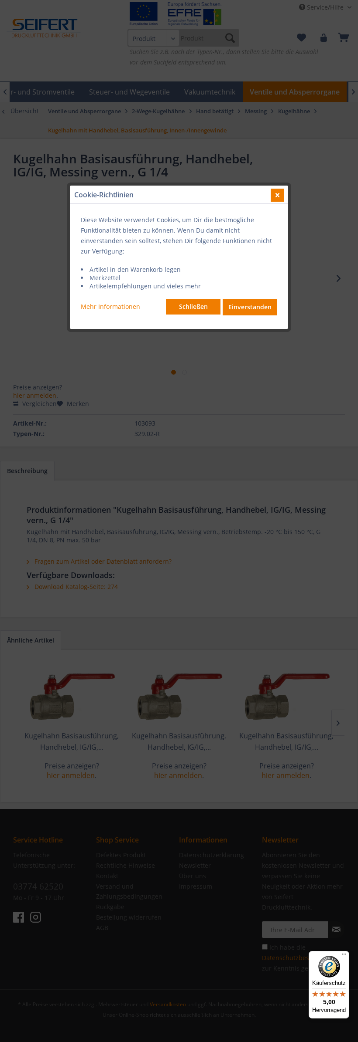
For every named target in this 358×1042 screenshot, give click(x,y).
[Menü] (344, 956)
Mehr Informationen (110, 306)
